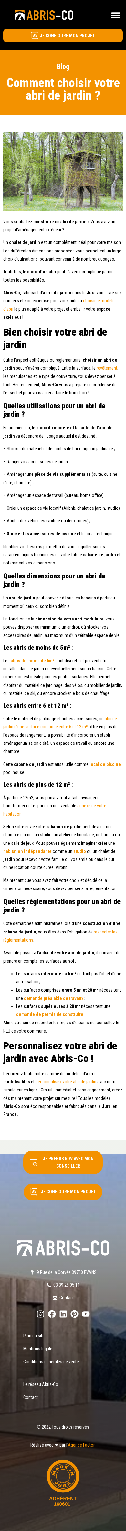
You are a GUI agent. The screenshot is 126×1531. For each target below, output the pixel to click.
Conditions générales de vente (51, 1361)
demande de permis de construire (49, 1014)
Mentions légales (39, 1348)
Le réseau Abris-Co (40, 1384)
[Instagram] (40, 1314)
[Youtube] (85, 1314)
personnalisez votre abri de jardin (66, 1081)
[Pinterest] (74, 1314)
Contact (30, 1397)
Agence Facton (82, 1444)
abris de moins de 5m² (32, 660)
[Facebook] (52, 1314)
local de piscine (105, 764)
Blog (63, 66)
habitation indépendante (27, 851)
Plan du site (34, 1335)
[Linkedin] (63, 1314)
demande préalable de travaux (53, 998)
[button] (115, 15)
